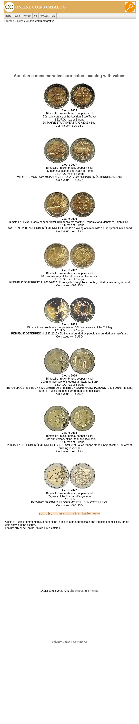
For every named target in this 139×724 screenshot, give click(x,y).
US (35, 16)
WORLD (27, 16)
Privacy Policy (61, 641)
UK (53, 16)
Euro (20, 20)
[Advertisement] (70, 47)
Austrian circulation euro (79, 513)
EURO (17, 16)
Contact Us (80, 641)
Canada (44, 16)
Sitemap (9, 20)
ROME (8, 16)
